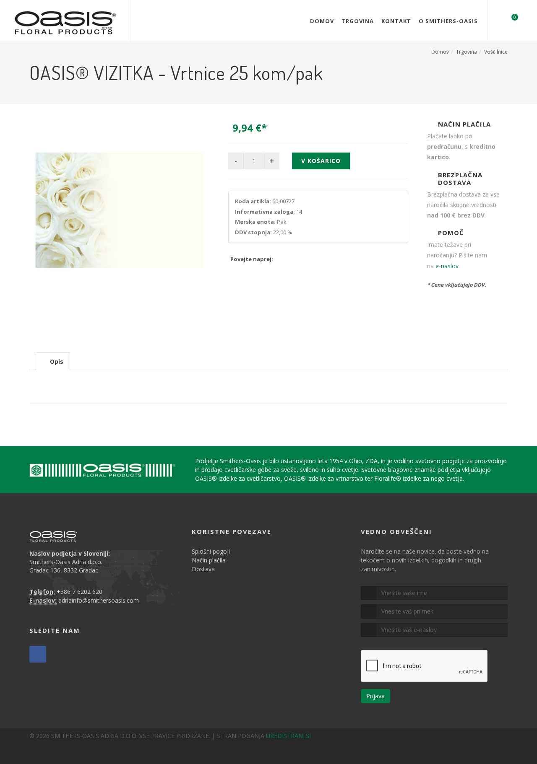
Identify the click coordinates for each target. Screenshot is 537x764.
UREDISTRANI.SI (288, 736)
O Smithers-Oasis (448, 21)
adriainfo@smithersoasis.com (98, 600)
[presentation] (53, 361)
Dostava (203, 569)
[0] (509, 20)
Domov (322, 21)
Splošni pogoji (211, 551)
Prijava (375, 696)
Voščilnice (496, 51)
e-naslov (447, 266)
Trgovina (357, 21)
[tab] (53, 361)
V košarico (321, 161)
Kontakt (396, 21)
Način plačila (209, 560)
